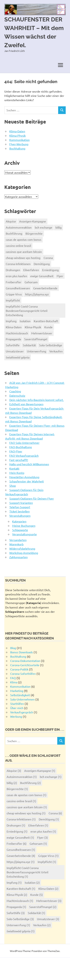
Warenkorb (16, 544)
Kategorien (19, 521)
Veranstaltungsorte (24, 534)
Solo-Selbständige (50, 345)
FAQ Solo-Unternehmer (24, 442)
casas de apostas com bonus (23, 239)
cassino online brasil (18, 245)
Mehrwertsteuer (41, 333)
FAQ (13, 678)
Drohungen (13, 270)
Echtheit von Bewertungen (26, 404)
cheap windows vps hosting (23, 257)
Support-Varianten (21, 502)
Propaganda (13, 339)
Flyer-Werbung (18, 144)
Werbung (16, 716)
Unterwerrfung (36, 351)
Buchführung (14, 233)
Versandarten (18, 540)
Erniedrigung (50, 270)
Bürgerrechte (34, 233)
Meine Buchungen (23, 525)
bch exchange (43, 227)
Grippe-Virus (14, 294)
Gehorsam (31, 282)
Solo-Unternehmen (22, 699)
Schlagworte (20, 530)
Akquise (11, 221)
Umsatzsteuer (15, 351)
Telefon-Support (19, 507)
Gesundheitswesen (18, 288)
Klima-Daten (17, 131)
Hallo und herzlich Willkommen (29, 464)
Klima (13, 682)
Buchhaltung (17, 148)
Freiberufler (13, 282)
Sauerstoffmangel (35, 339)
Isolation (25, 321)
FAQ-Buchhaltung (20, 447)
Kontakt (14, 468)
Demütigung (42, 264)
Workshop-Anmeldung (23, 552)
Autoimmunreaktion (19, 227)
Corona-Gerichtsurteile (24, 665)
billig (58, 227)
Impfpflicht (13, 300)
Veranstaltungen (20, 515)
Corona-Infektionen (18, 264)
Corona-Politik (19, 669)
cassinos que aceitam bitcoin (24, 251)
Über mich (16, 708)
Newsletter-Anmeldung (24, 477)
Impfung (11, 321)
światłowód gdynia (17, 357)
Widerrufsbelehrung (22, 548)
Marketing (16, 690)
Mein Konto (16, 472)
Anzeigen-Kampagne (32, 221)
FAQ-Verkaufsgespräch (24, 455)
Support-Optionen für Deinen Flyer (31, 498)
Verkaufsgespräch (21, 712)
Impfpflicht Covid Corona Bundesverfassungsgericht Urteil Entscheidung (26, 311)
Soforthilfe (13, 345)
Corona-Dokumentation (25, 660)
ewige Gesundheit (41, 276)
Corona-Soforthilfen (23, 673)
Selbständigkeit (20, 695)
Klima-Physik (17, 135)
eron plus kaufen (16, 276)
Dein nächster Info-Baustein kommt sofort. (36, 400)
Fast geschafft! (18, 460)
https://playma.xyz (37, 294)
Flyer (60, 276)
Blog (13, 648)
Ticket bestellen (19, 511)
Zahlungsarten (18, 557)
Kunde (48, 327)
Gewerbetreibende (45, 288)
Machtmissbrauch (17, 333)
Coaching (15, 391)
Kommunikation (19, 140)
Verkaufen (56, 351)
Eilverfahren (31, 270)
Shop (12, 485)
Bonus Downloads (21, 652)
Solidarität (29, 345)
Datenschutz (17, 395)
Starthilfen (17, 703)
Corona (48, 257)
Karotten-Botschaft (46, 321)
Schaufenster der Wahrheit (26, 481)
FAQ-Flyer (15, 451)
